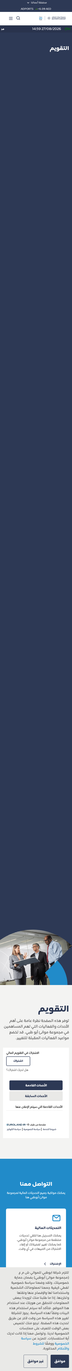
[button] (60, 1361)
